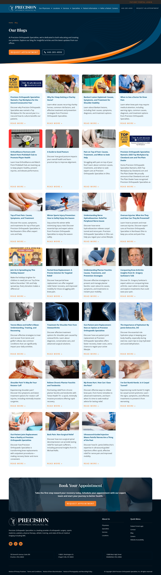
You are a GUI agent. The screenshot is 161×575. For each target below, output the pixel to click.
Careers (115, 8)
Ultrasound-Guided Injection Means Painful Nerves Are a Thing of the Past (98, 437)
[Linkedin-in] (21, 544)
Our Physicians (44, 8)
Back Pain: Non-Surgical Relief (60, 434)
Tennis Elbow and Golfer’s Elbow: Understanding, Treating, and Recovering (25, 328)
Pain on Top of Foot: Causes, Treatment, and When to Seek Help (97, 155)
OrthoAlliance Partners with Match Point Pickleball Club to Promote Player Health (24, 155)
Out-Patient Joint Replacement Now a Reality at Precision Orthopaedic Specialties (24, 437)
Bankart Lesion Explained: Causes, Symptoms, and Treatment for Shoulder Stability (99, 100)
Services (66, 8)
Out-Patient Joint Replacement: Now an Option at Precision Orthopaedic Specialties (97, 328)
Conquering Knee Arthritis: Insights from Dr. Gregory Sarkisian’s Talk (132, 273)
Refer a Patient (105, 8)
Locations (56, 8)
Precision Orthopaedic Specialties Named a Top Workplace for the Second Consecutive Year (25, 100)
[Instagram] (16, 544)
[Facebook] (10, 544)
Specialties (76, 8)
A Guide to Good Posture (58, 152)
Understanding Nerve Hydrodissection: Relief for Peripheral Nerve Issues (95, 218)
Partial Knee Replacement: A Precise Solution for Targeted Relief (59, 273)
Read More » (18, 123)
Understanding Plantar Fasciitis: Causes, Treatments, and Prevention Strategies (98, 273)
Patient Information (90, 8)
